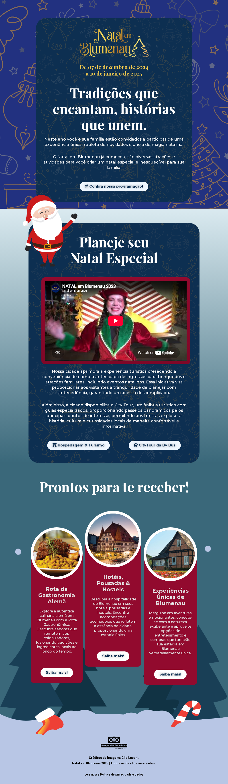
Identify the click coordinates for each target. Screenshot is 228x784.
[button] (114, 186)
